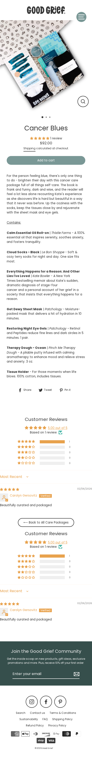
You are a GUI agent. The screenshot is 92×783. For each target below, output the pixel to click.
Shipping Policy (62, 719)
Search (20, 713)
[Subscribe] (75, 674)
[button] (40, 138)
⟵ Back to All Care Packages (46, 522)
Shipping (29, 148)
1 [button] (43, 117)
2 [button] (47, 118)
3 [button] (50, 118)
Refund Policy (35, 725)
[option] (46, 66)
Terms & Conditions (63, 713)
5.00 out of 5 (57, 428)
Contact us (37, 713)
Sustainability (28, 719)
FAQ (45, 719)
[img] (9, 489)
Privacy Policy (57, 725)
